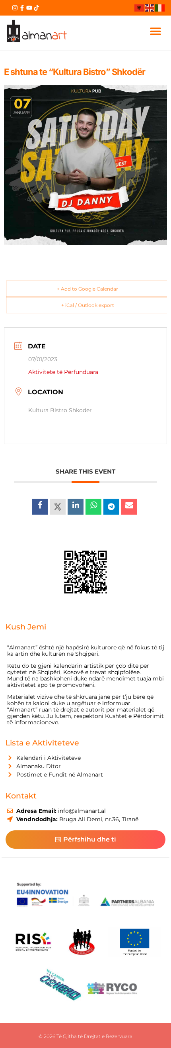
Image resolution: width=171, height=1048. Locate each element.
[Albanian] (139, 7)
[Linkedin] (76, 507)
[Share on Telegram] (111, 507)
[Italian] (160, 7)
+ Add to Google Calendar (87, 289)
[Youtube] (29, 8)
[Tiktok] (36, 8)
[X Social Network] (58, 507)
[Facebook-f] (22, 8)
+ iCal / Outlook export (87, 305)
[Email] (129, 507)
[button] (156, 31)
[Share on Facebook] (40, 507)
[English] (150, 7)
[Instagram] (15, 8)
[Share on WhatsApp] (93, 507)
